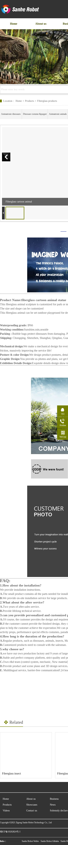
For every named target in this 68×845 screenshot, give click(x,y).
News (52, 804)
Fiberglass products (47, 101)
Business (54, 798)
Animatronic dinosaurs (11, 114)
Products (29, 101)
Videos (6, 810)
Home (20, 101)
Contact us (31, 810)
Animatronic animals (58, 114)
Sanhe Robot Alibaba (50, 841)
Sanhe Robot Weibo (30, 841)
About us (31, 798)
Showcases (31, 804)
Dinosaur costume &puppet (35, 114)
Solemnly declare (59, 810)
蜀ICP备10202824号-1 (10, 831)
